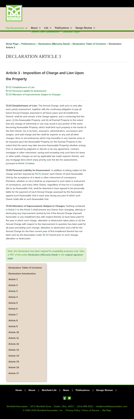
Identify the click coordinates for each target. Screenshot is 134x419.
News (66, 390)
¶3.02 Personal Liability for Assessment (26, 91)
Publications (62, 27)
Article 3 (28, 209)
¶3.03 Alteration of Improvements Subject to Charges (33, 94)
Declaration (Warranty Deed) (54, 43)
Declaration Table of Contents (89, 43)
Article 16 (13, 367)
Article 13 (13, 349)
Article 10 (13, 332)
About (34, 27)
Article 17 (13, 373)
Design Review (83, 27)
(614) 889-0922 (85, 406)
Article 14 (23, 163)
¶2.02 (46, 235)
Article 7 (13, 314)
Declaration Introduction (22, 273)
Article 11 (13, 338)
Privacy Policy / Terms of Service (82, 410)
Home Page (12, 43)
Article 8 (13, 320)
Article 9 (13, 326)
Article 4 (13, 297)
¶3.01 (38, 174)
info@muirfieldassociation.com (111, 406)
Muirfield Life (49, 390)
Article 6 (13, 308)
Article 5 (13, 303)
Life (46, 27)
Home (19, 390)
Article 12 (13, 344)
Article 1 (13, 279)
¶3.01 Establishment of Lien (20, 87)
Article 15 (13, 361)
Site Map (106, 410)
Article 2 (12, 209)
